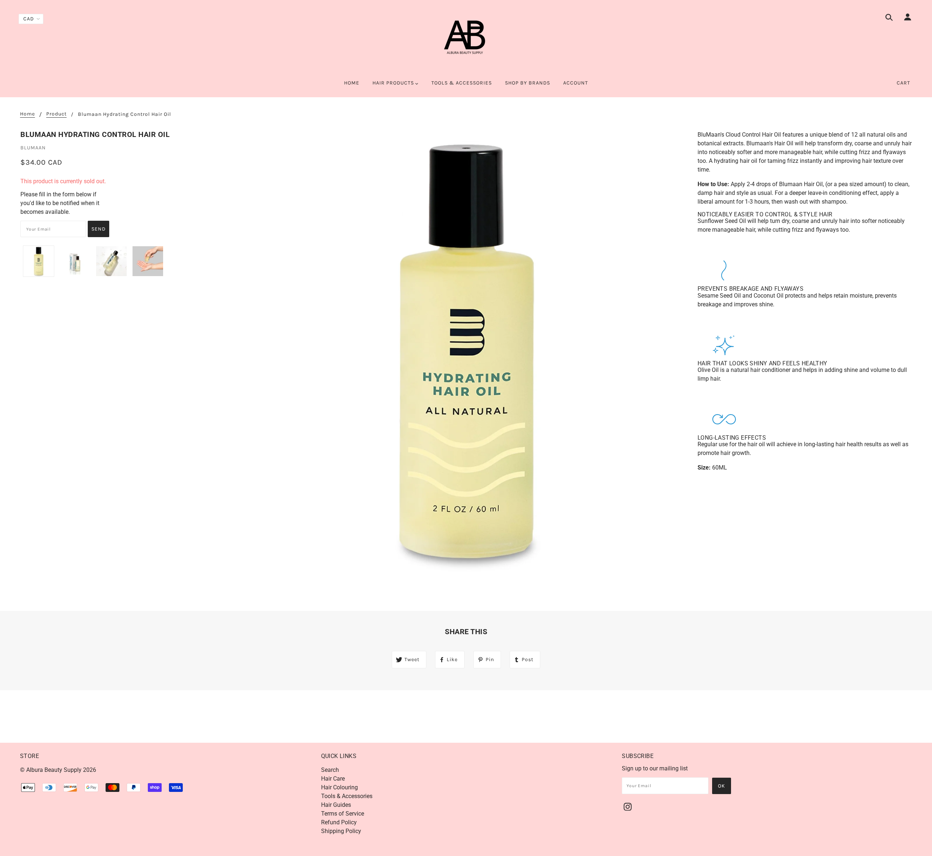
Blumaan (33, 148)
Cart (903, 83)
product (56, 114)
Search (330, 769)
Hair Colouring (339, 787)
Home (27, 114)
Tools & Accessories (346, 796)
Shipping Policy (341, 831)
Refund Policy (339, 822)
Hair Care (333, 778)
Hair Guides (336, 804)
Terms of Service (342, 813)
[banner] (466, 40)
